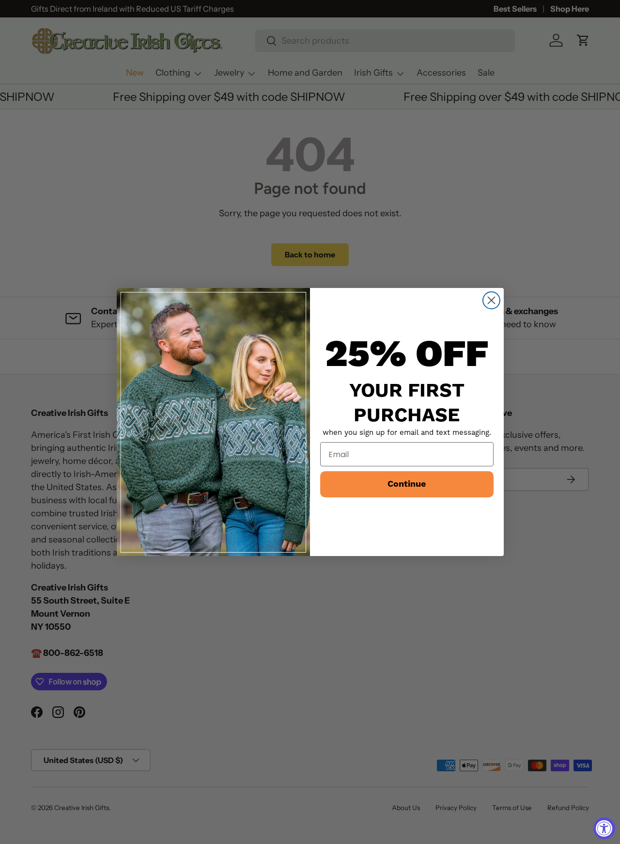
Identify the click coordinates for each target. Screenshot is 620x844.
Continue (407, 484)
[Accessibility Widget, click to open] (604, 828)
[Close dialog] (491, 300)
